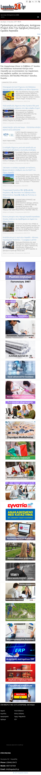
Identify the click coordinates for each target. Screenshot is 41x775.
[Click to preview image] (20, 49)
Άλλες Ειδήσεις (19, 713)
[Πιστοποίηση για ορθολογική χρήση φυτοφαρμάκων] (20, 612)
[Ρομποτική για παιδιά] (20, 471)
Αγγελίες (3, 713)
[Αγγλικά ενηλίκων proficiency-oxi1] (20, 551)
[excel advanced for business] (20, 370)
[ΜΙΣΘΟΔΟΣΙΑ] (20, 430)
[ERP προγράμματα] (20, 653)
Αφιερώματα (4, 716)
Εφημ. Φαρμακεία (19, 716)
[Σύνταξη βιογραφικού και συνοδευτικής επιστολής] (20, 592)
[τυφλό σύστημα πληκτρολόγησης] (20, 511)
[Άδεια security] (20, 572)
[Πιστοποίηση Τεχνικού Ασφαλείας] (20, 329)
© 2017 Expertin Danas (20, 773)
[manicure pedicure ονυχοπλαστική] (20, 390)
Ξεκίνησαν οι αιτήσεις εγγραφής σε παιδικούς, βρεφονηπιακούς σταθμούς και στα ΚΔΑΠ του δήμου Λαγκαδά (19, 170)
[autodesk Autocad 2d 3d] (20, 349)
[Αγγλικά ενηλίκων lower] (20, 673)
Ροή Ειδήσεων (19, 711)
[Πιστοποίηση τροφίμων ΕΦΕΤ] (20, 289)
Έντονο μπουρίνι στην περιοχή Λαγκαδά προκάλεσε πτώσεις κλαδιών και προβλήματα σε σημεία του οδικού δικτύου (21, 219)
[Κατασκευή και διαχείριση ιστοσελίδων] (20, 309)
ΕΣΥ (15, 719)
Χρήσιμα (3, 719)
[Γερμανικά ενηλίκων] (20, 693)
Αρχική (2, 711)
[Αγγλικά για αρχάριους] (20, 531)
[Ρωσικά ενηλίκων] (20, 271)
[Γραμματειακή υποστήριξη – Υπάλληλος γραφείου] (20, 491)
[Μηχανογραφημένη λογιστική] (20, 632)
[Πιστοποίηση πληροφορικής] (20, 410)
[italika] (20, 451)
